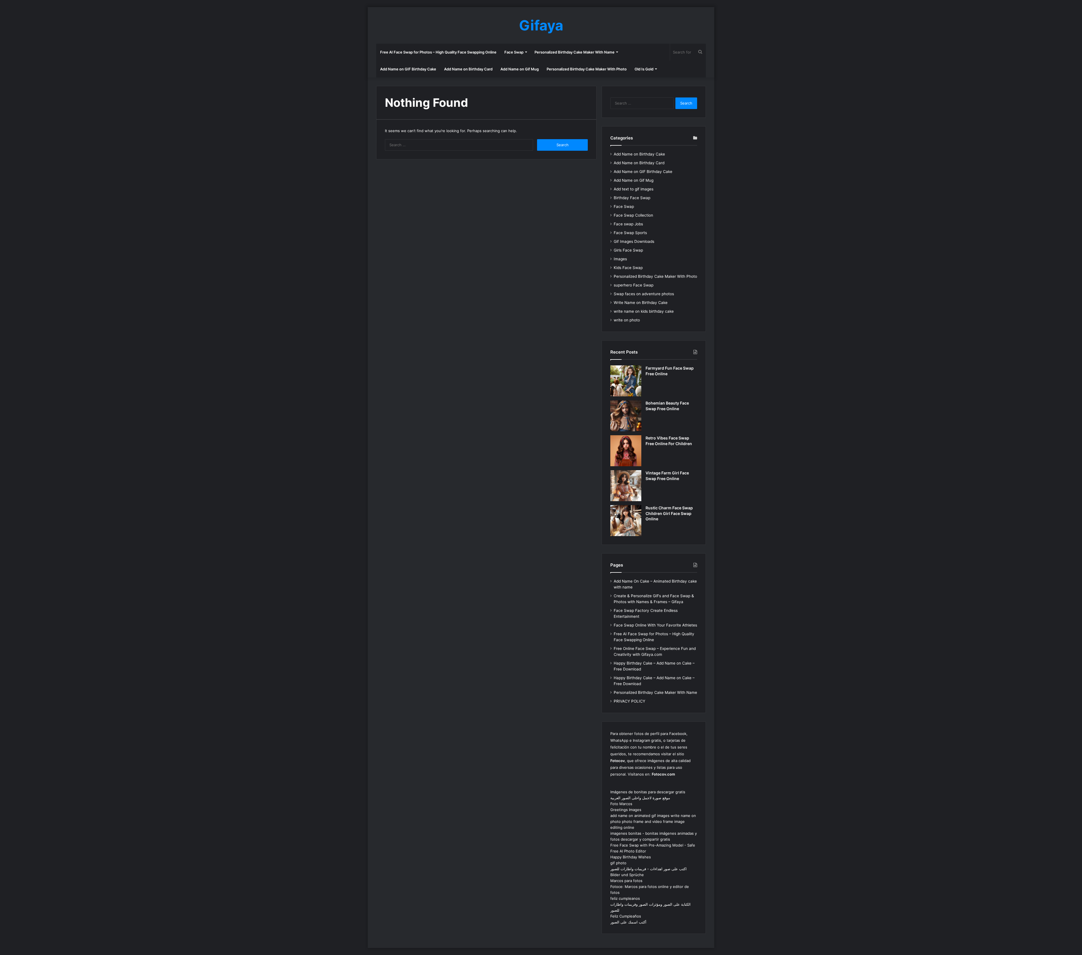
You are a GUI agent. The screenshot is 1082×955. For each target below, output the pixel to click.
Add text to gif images (633, 189)
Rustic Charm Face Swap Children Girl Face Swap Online (669, 513)
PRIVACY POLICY (629, 701)
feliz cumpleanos (625, 898)
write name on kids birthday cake (644, 311)
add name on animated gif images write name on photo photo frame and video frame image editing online (653, 821)
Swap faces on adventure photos (644, 294)
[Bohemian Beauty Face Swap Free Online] (625, 415)
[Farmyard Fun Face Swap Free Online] (625, 380)
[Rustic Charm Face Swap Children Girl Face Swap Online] (625, 520)
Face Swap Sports (630, 232)
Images (620, 259)
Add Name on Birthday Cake (639, 154)
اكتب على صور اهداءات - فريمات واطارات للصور (648, 869)
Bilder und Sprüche (627, 874)
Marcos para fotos (626, 880)
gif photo (618, 863)
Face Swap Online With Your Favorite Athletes (655, 625)
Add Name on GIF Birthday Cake (408, 69)
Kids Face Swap (628, 267)
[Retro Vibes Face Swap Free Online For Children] (625, 450)
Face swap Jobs (628, 224)
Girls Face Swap (628, 250)
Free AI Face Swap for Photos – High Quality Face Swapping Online (438, 52)
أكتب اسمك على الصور (628, 922)
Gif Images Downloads (634, 241)
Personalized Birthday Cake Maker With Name (575, 52)
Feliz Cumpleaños (625, 916)
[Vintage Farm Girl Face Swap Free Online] (625, 485)
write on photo (627, 320)
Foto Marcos (621, 803)
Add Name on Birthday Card (468, 69)
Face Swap (514, 52)
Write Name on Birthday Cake (641, 302)
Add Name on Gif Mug (519, 69)
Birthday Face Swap (632, 198)
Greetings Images (625, 809)
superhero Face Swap (633, 285)
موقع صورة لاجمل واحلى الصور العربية (640, 798)
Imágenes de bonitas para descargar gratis (647, 792)
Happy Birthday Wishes (630, 857)
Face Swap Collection (633, 215)
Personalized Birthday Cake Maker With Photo (587, 69)
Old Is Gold (644, 69)
